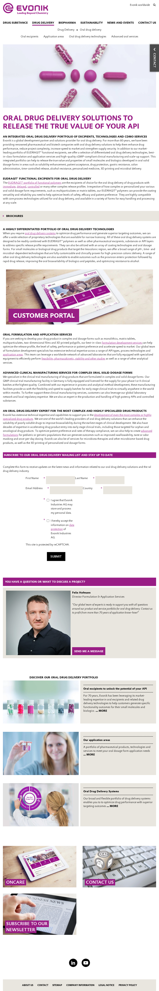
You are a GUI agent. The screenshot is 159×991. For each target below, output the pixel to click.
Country (92, 488)
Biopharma (67, 22)
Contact (42, 985)
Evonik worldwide (140, 4)
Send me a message (88, 651)
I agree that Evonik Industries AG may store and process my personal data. (62, 506)
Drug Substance (15, 22)
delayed (21, 186)
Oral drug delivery (90, 29)
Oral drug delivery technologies (87, 36)
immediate (9, 186)
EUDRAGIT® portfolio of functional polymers (34, 182)
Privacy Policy (128, 985)
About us (27, 985)
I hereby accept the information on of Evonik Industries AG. (62, 529)
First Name (35, 478)
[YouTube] (86, 963)
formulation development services (122, 342)
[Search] (154, 5)
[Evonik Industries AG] (25, 9)
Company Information (80, 985)
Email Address (37, 488)
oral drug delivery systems (40, 233)
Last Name (84, 478)
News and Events (120, 22)
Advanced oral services (124, 36)
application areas (13, 354)
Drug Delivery (43, 22)
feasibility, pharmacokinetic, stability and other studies (73, 358)
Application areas (53, 36)
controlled (34, 186)
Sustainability (91, 22)
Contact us (147, 22)
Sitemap (57, 985)
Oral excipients (29, 36)
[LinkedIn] (73, 963)
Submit (56, 556)
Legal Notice (106, 985)
